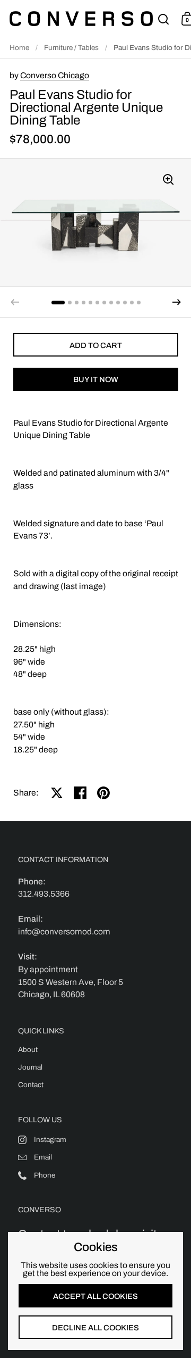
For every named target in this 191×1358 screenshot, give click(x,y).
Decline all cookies (95, 1327)
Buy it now (95, 379)
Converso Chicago (54, 75)
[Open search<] (163, 18)
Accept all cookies (95, 1296)
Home (19, 48)
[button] (176, 302)
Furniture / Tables (71, 48)
